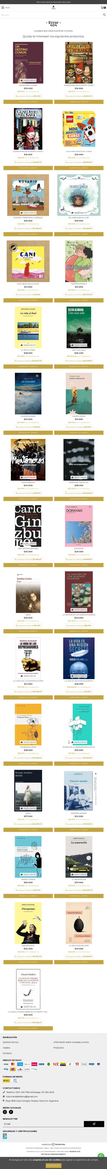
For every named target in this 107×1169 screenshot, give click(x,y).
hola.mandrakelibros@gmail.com (22, 1096)
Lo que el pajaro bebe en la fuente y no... (28, 1012)
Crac (28, 615)
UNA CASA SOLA (79, 350)
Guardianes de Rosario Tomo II (28, 151)
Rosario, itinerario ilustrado (28, 218)
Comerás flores (28, 747)
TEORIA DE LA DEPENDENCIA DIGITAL (79, 747)
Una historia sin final (28, 548)
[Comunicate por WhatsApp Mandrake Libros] (101, 1156)
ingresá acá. (75, 1151)
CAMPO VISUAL (79, 416)
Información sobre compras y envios (71, 1042)
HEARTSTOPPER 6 (79, 284)
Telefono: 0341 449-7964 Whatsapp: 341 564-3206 (30, 1092)
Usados (6, 1047)
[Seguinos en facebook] (11, 1112)
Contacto (7, 1053)
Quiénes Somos (10, 1042)
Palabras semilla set (79, 218)
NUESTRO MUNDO (79, 813)
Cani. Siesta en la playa (28, 284)
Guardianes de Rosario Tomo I (79, 85)
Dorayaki (78, 548)
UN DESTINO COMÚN (28, 85)
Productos (59, 1047)
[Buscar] (104, 14)
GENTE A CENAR (28, 879)
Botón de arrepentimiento (53, 1154)
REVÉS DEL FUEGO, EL (78, 482)
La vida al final (28, 350)
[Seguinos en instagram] (5, 1112)
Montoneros (28, 482)
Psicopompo (28, 946)
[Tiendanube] (53, 1145)
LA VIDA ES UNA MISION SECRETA (79, 681)
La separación (79, 879)
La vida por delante (79, 946)
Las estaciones (28, 416)
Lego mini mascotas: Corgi (79, 151)
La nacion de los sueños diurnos (79, 615)
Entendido (53, 1166)
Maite (28, 813)
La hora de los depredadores (28, 681)
